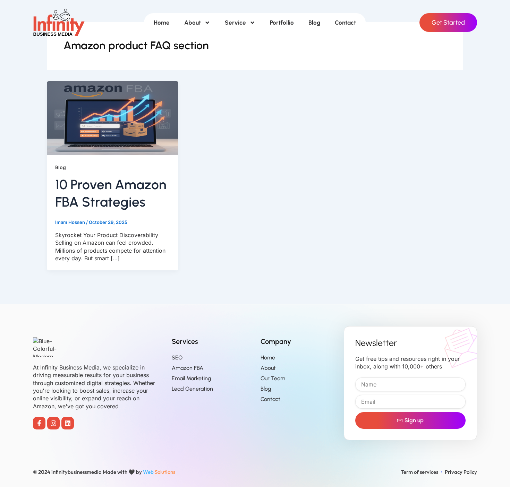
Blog (314, 22)
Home (162, 22)
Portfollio (282, 22)
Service (235, 22)
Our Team (273, 378)
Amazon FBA (187, 368)
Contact (345, 22)
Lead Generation (192, 388)
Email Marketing (191, 378)
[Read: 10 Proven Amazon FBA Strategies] (112, 117)
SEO (177, 357)
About (192, 22)
